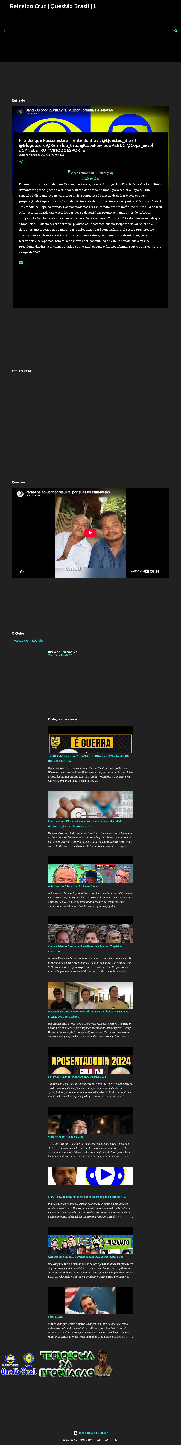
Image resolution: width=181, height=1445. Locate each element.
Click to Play (91, 178)
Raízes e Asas (55, 1317)
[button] (21, 162)
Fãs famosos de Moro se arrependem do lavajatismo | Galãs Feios (85, 1256)
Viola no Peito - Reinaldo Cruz (65, 1136)
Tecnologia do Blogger (93, 1432)
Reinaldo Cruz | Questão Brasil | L (53, 6)
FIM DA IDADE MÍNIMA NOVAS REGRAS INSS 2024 (77, 1076)
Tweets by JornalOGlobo (27, 640)
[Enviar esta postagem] (21, 264)
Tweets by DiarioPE (60, 655)
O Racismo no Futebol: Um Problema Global (73, 886)
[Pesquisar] (176, 31)
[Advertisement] (53, 37)
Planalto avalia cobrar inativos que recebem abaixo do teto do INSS (87, 1196)
